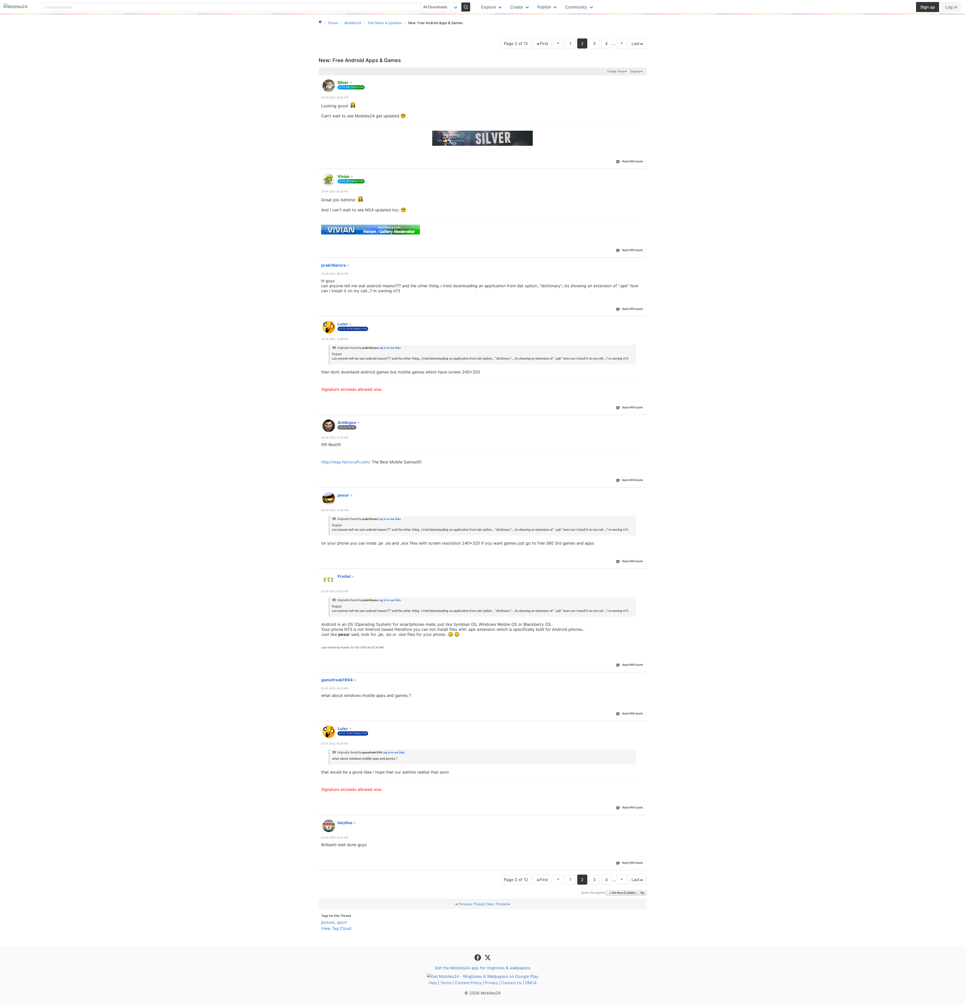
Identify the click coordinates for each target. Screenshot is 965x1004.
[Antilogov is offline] (328, 425)
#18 (641, 677)
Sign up (927, 7)
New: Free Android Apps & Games (360, 60)
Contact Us (511, 982)
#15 (641, 419)
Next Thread (497, 904)
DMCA (531, 982)
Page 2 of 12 (516, 43)
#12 (641, 173)
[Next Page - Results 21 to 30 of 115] (621, 43)
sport (342, 922)
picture (327, 922)
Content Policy (468, 982)
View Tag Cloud (336, 928)
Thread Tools (615, 71)
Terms (446, 982)
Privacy (491, 982)
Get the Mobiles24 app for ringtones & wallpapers (482, 967)
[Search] (465, 7)
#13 (641, 262)
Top (642, 893)
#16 (641, 492)
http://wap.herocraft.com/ (345, 461)
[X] (487, 957)
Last (636, 43)
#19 (641, 725)
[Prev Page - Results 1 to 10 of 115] (558, 43)
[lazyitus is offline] (328, 826)
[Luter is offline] (328, 327)
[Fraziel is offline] (328, 579)
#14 (641, 321)
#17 (641, 573)
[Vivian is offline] (328, 179)
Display (635, 71)
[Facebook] (478, 957)
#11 (641, 79)
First (544, 43)
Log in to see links (390, 348)
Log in (951, 7)
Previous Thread (471, 904)
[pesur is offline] (328, 498)
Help (433, 982)
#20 (641, 819)
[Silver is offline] (328, 85)
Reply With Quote (632, 161)
